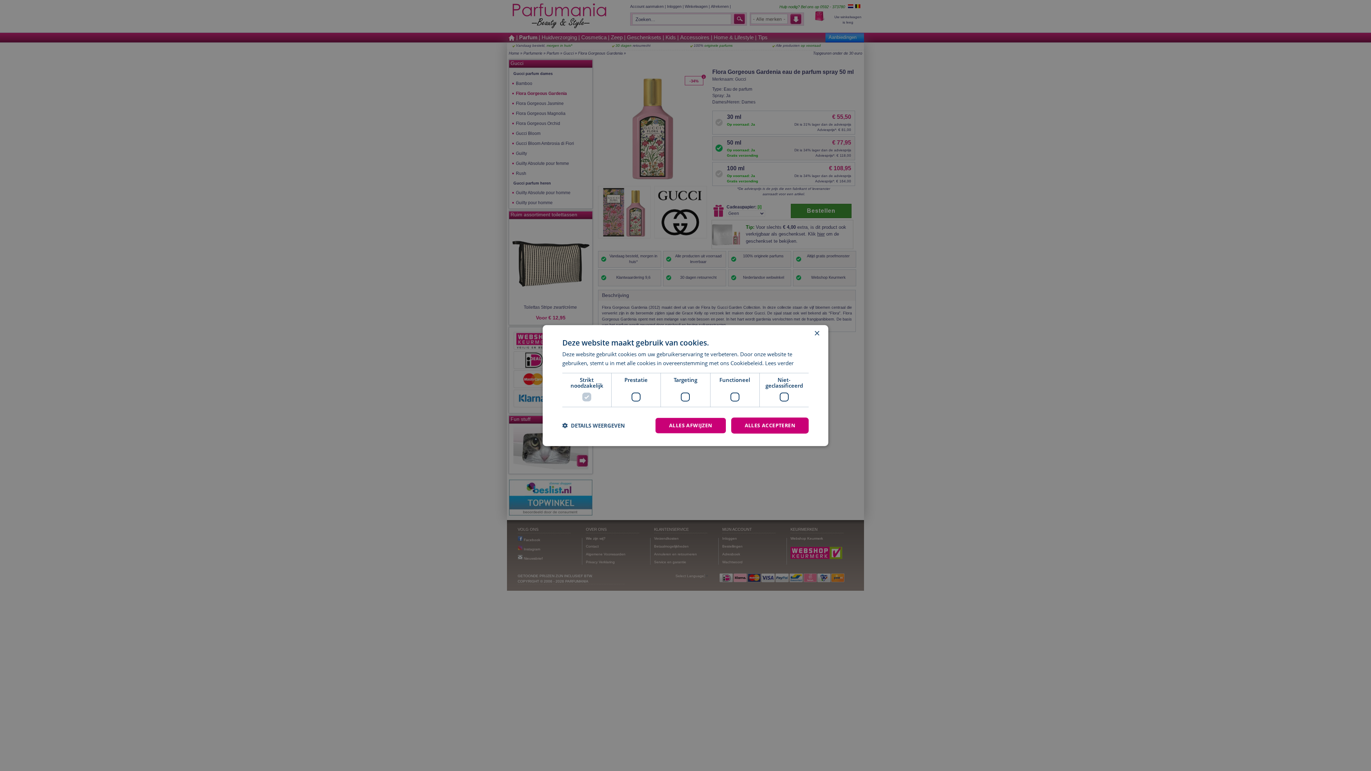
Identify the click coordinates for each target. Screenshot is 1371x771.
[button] (593, 425)
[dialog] (685, 385)
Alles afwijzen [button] (690, 425)
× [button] (816, 333)
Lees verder (779, 363)
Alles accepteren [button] (770, 425)
